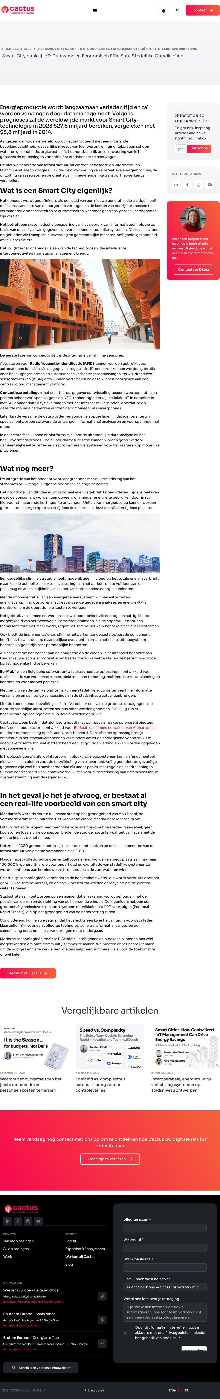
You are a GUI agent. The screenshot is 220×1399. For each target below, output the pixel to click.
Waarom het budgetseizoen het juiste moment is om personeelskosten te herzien (31, 1085)
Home (7, 49)
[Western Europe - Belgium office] (102, 1296)
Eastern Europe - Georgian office (31, 1337)
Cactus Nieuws (28, 49)
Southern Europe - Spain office (29, 1314)
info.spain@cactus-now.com (21, 1325)
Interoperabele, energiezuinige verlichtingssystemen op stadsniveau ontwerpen (181, 1085)
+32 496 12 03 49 (54, 1301)
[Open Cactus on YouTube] (209, 184)
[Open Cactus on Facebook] (187, 184)
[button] (95, 10)
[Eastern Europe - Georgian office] (102, 1343)
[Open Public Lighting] (185, 1047)
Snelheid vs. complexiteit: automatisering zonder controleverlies (101, 1085)
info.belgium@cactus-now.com (23, 1301)
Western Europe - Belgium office (31, 1290)
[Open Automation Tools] (110, 1047)
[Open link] (21, 1208)
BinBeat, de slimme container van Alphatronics (115, 727)
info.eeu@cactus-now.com (20, 1349)
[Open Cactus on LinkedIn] (176, 184)
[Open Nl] (18, 9)
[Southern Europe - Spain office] (102, 1320)
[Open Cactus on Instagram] (198, 184)
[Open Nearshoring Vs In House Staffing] (34, 1047)
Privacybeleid (95, 1390)
